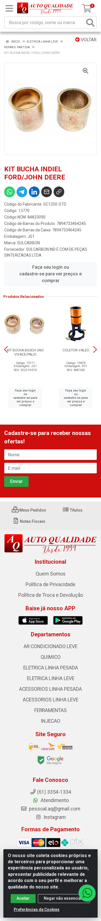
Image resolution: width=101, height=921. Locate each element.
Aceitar (23, 898)
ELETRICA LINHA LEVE (50, 678)
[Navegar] (5, 349)
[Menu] (9, 8)
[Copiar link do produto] (59, 191)
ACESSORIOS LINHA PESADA (50, 689)
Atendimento (54, 800)
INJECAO (50, 721)
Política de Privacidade (50, 584)
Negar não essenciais (64, 898)
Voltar (88, 39)
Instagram (54, 817)
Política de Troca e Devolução (50, 595)
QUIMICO (51, 657)
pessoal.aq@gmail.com (54, 809)
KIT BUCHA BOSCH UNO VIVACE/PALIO (25, 352)
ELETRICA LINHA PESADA (50, 668)
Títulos (75, 510)
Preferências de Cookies (36, 909)
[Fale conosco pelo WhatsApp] (87, 893)
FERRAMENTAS (50, 710)
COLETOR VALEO (76, 350)
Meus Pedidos (32, 510)
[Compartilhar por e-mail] (46, 191)
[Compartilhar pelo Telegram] (22, 191)
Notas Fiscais (32, 521)
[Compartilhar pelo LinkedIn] (34, 191)
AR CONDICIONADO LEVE (50, 646)
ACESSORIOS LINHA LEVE (50, 700)
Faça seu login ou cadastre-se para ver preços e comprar (50, 273)
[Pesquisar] (90, 22)
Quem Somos (51, 574)
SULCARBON (28, 243)
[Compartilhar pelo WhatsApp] (9, 191)
